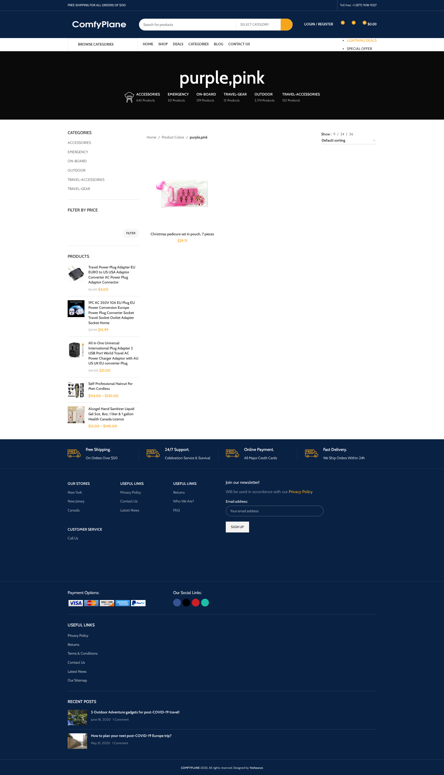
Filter (130, 233)
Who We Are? (183, 501)
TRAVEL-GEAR (79, 188)
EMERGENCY (78, 152)
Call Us (73, 538)
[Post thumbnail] (77, 717)
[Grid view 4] (374, 133)
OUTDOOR (76, 170)
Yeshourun (256, 768)
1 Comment (121, 719)
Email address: (237, 501)
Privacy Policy (130, 492)
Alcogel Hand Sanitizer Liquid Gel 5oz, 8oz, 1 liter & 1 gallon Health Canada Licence (111, 413)
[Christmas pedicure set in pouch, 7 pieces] (182, 193)
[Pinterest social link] (324, 5)
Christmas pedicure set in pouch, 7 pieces (182, 234)
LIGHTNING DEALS (362, 40)
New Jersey (76, 501)
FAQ (176, 510)
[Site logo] (99, 24)
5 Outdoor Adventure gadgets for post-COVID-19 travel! (135, 712)
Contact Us (129, 501)
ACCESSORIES (79, 142)
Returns (179, 492)
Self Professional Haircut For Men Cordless (110, 386)
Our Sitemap (77, 680)
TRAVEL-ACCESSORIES (86, 179)
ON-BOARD (77, 161)
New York (75, 492)
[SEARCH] (287, 25)
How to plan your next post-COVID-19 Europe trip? (131, 735)
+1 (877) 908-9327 (364, 5)
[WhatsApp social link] (331, 5)
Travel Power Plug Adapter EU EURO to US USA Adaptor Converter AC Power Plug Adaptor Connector (111, 275)
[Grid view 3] (365, 133)
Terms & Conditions (83, 653)
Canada (74, 510)
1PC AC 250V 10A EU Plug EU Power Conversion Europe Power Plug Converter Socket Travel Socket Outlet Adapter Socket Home (111, 312)
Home (151, 137)
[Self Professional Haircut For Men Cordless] (76, 390)
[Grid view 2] (357, 133)
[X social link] (318, 5)
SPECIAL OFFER (359, 48)
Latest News (129, 510)
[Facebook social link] (311, 5)
